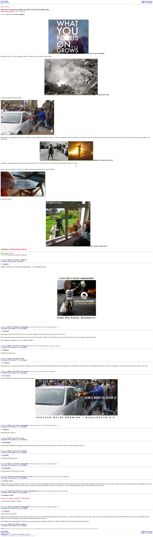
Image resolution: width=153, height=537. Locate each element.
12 (1, 507)
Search (7, 2)
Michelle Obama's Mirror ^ (8, 11)
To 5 (18, 426)
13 (1, 524)
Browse (3, 2)
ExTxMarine (24, 346)
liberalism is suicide (26, 476)
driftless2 (23, 524)
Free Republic (4, 1)
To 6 (18, 452)
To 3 (18, 373)
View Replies (20, 261)
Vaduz (22, 438)
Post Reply (4, 261)
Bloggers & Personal (146, 1)
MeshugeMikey (25, 327)
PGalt (22, 358)
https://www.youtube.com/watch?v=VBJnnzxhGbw (15, 498)
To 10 (18, 492)
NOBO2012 (24, 260)
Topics (143, 2)
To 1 (18, 328)
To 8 (18, 465)
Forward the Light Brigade (28, 491)
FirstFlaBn (24, 451)
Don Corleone (24, 371)
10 (1, 476)
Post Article (149, 2)
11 (1, 491)
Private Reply (12, 261)
